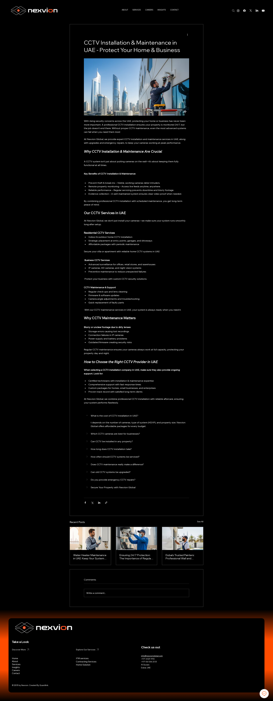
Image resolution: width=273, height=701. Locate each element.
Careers (16, 670)
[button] (136, 415)
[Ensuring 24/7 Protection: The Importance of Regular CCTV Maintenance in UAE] (136, 538)
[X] (250, 10)
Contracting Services (86, 661)
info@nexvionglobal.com (152, 656)
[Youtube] (263, 10)
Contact (16, 673)
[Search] (233, 11)
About (15, 661)
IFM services (82, 658)
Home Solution (83, 664)
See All (200, 521)
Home (15, 658)
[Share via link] (106, 502)
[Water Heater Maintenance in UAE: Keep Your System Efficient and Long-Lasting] (90, 538)
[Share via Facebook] (85, 502)
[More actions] (187, 34)
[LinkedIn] (256, 10)
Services (16, 664)
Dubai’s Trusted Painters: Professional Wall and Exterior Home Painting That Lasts (182, 557)
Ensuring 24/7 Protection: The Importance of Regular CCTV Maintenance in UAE (135, 557)
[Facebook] (244, 10)
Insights (16, 667)
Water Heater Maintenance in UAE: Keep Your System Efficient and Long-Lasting (89, 557)
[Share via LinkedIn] (99, 502)
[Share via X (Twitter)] (92, 502)
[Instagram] (238, 10)
